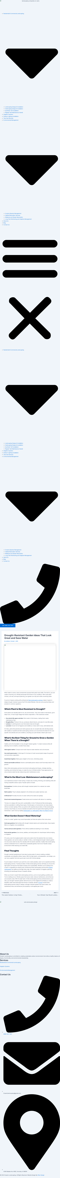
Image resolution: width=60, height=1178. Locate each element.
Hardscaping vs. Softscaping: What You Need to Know (38, 810)
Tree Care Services (8, 118)
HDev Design (41, 1175)
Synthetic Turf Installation (12, 110)
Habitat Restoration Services (12, 215)
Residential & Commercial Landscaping (10, 962)
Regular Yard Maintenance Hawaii (14, 112)
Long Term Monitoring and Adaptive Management (18, 219)
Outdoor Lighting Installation (11, 116)
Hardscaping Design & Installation (14, 108)
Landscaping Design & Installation (14, 107)
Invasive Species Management (13, 213)
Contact (40, 882)
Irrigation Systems (8, 114)
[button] (30, 288)
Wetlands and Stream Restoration (14, 217)
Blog (4, 223)
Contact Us (6, 224)
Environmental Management (7, 970)
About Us (5, 221)
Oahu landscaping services (35, 700)
